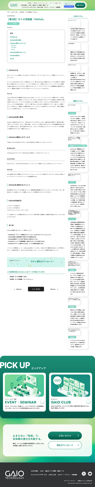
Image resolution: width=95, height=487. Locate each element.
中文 (60, 3)
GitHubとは (13, 37)
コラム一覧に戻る (36, 289)
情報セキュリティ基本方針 (85, 481)
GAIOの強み (34, 471)
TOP (8, 12)
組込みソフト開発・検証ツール (40, 5)
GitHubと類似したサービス (18, 43)
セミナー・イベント (49, 7)
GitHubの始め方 (15, 55)
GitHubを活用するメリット (18, 52)
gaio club (40, 7)
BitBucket (13, 45)
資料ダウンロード (69, 4)
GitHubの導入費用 (15, 40)
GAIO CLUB (14, 12)
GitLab (13, 49)
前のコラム (19, 289)
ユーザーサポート (69, 6)
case (29, 5)
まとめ (12, 58)
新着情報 (29, 3)
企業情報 (58, 7)
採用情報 (35, 3)
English (56, 3)
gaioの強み (24, 5)
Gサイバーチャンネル (43, 3)
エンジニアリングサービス (29, 7)
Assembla (13, 47)
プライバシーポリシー (70, 481)
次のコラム (53, 289)
